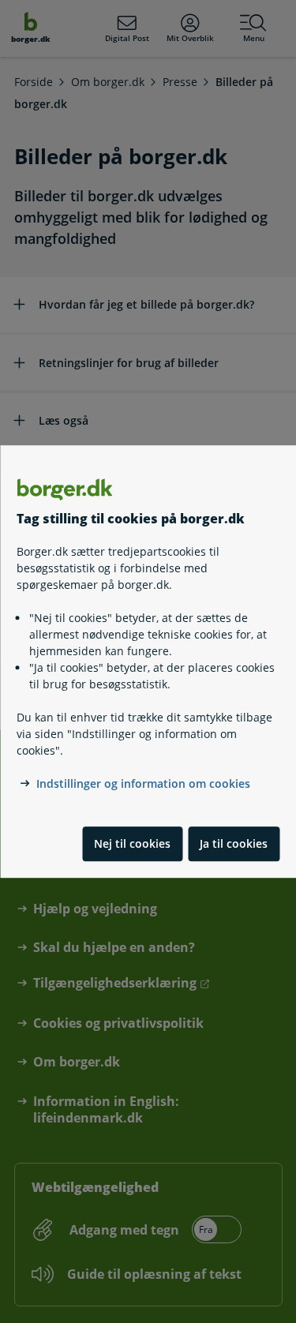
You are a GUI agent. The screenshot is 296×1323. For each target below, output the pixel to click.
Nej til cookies (132, 843)
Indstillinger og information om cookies (143, 783)
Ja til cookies (234, 843)
